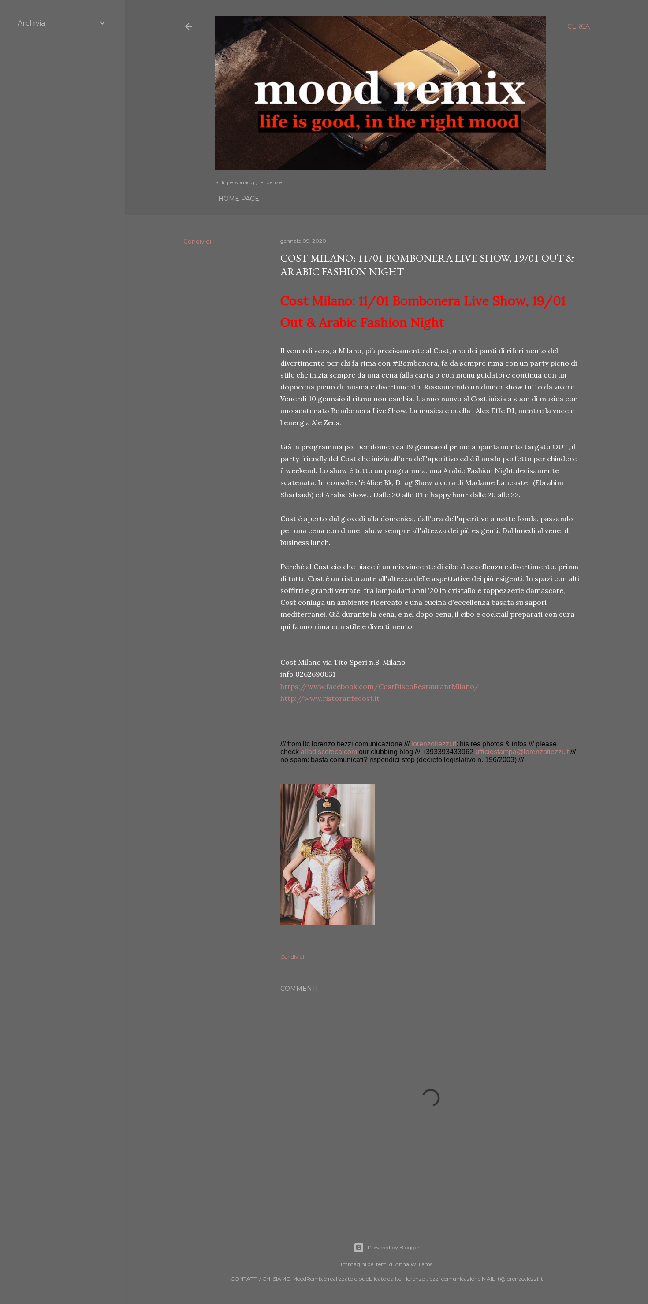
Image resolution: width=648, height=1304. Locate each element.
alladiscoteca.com (329, 752)
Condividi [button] (197, 241)
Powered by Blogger (394, 1247)
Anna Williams (413, 1264)
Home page (238, 199)
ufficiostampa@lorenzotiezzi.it (522, 752)
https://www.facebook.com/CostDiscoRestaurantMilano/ (379, 686)
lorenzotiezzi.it (433, 744)
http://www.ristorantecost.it (330, 698)
